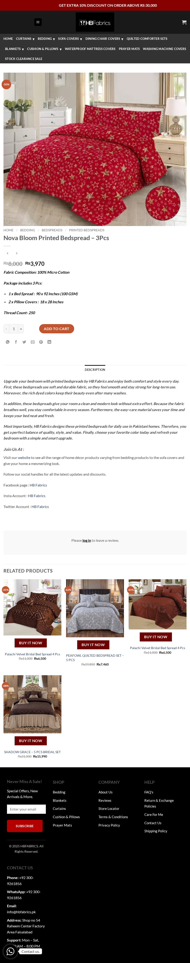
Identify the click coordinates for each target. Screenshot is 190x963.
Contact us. (31, 951)
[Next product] (7, 253)
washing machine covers (164, 49)
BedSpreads (52, 230)
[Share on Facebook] (16, 342)
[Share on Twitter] (24, 342)
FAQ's (148, 792)
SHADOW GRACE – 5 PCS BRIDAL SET (32, 752)
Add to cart (56, 328)
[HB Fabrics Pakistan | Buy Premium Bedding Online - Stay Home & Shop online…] (95, 21)
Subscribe (25, 826)
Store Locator (108, 808)
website (24, 457)
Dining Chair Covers (103, 38)
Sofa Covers (68, 38)
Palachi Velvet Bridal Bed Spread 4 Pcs (32, 654)
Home (8, 38)
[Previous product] (16, 253)
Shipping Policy (155, 831)
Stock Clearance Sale (23, 59)
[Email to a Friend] (33, 342)
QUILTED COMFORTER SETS (147, 38)
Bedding (45, 38)
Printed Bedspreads (86, 230)
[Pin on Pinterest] (41, 342)
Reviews (104, 800)
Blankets (13, 49)
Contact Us (153, 823)
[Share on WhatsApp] (8, 342)
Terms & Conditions (113, 817)
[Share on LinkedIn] (49, 342)
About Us (105, 792)
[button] (38, 22)
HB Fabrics (38, 485)
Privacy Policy (109, 825)
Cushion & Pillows (42, 49)
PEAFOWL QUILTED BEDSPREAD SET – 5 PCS (95, 657)
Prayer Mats (129, 49)
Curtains (23, 38)
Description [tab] (95, 370)
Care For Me (153, 814)
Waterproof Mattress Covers (90, 49)
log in (86, 540)
